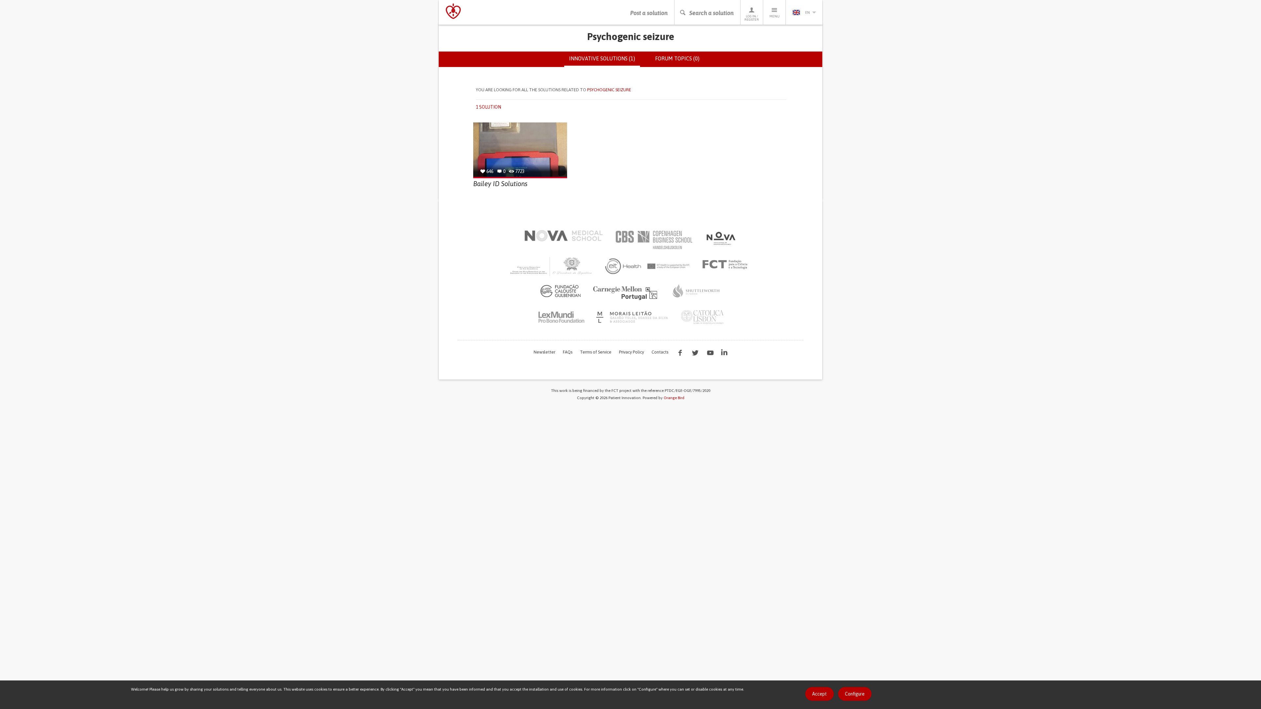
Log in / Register (751, 17)
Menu (774, 16)
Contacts (660, 352)
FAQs (567, 352)
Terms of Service (595, 352)
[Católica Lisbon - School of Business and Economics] (702, 317)
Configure (855, 694)
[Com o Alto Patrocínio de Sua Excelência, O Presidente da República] (551, 266)
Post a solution (649, 13)
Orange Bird (674, 398)
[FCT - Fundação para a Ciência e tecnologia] (726, 264)
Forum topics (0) (677, 58)
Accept (819, 694)
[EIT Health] (647, 266)
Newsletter (544, 352)
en (807, 12)
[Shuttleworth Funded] (696, 291)
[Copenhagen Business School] (653, 240)
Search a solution (711, 13)
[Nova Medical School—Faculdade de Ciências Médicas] (563, 235)
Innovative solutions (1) (604, 61)
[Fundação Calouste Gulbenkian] (560, 291)
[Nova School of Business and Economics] (720, 238)
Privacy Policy (631, 352)
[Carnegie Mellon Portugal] (626, 292)
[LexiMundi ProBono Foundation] (561, 317)
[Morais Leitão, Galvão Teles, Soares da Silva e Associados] (633, 317)
